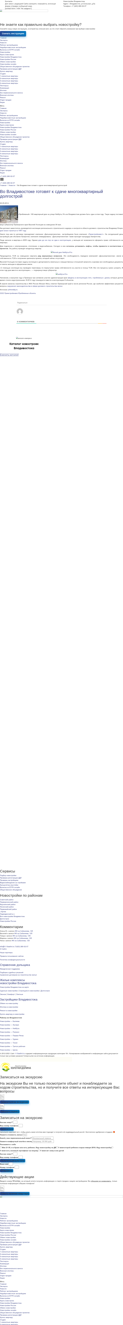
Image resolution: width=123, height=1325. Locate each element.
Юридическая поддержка (10, 969)
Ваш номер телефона (9, 1125)
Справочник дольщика (15, 965)
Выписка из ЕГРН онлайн (10, 49)
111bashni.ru (20, 1053)
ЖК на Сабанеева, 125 (24, 931)
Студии (3, 73)
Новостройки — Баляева (9, 1021)
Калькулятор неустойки (9, 885)
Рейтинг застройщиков (9, 45)
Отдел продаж (5, 100)
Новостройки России (8, 59)
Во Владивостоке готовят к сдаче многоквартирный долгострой (51, 193)
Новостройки (5, 52)
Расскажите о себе (8, 1144)
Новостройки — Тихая (8, 1042)
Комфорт (11, 994)
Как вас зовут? (6, 1122)
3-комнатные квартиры (9, 80)
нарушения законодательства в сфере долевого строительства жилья (34, 286)
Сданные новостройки (9, 990)
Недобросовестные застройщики (13, 47)
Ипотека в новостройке (9, 1007)
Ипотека (3, 90)
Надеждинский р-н (7, 914)
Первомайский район (8, 909)
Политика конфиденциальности (12, 959)
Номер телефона (7, 1167)
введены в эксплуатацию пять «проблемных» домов (89, 277)
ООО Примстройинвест (9, 293)
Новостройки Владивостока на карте (14, 987)
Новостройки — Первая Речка (12, 1035)
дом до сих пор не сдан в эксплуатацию (54, 240)
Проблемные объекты (27, 293)
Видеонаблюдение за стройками (13, 882)
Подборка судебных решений (11, 972)
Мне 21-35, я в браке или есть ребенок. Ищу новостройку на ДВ (29, 1147)
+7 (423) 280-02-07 (7, 176)
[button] (61, 106)
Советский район (6, 899)
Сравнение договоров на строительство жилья (18, 975)
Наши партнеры (6, 952)
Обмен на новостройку (9, 1003)
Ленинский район (7, 906)
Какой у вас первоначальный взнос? (16, 1138)
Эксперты (4, 40)
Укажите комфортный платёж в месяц (16, 1141)
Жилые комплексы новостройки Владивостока (18, 981)
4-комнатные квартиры (9, 83)
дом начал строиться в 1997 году (13, 230)
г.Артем (3, 911)
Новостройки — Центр (9, 1050)
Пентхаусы (4, 85)
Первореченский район (9, 902)
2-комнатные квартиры (9, 78)
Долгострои (4, 918)
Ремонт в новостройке (8, 1010)
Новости (3, 42)
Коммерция (4, 88)
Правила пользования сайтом (12, 956)
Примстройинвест (96, 234)
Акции (2, 102)
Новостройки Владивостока (11, 57)
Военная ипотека (7, 95)
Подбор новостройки (8, 875)
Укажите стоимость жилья (11, 1134)
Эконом (3, 994)
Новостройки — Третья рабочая (12, 1046)
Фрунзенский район (7, 904)
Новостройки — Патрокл (9, 1032)
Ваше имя (4, 1164)
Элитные (19, 994)
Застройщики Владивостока (18, 999)
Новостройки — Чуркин (9, 1039)
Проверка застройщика (9, 880)
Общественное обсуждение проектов (14, 66)
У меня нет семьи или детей (52, 1150)
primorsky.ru (13, 289)
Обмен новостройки (8, 61)
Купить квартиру (6, 71)
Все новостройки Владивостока (12, 916)
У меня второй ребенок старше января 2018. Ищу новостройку (85, 1147)
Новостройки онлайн (8, 64)
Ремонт (3, 97)
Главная (3, 38)
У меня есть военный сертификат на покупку (19, 1150)
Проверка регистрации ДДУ (11, 69)
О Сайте (3, 949)
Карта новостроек (7, 54)
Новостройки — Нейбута (9, 1028)
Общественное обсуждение (11, 889)
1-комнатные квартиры (9, 76)
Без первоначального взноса (11, 92)
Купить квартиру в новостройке (12, 1014)
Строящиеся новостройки (29, 990)
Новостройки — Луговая (9, 1025)
